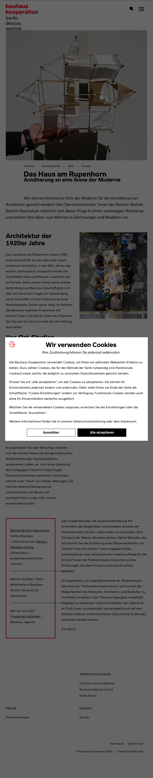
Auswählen (51, 432)
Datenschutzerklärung (89, 421)
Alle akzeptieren (102, 432)
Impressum (128, 421)
